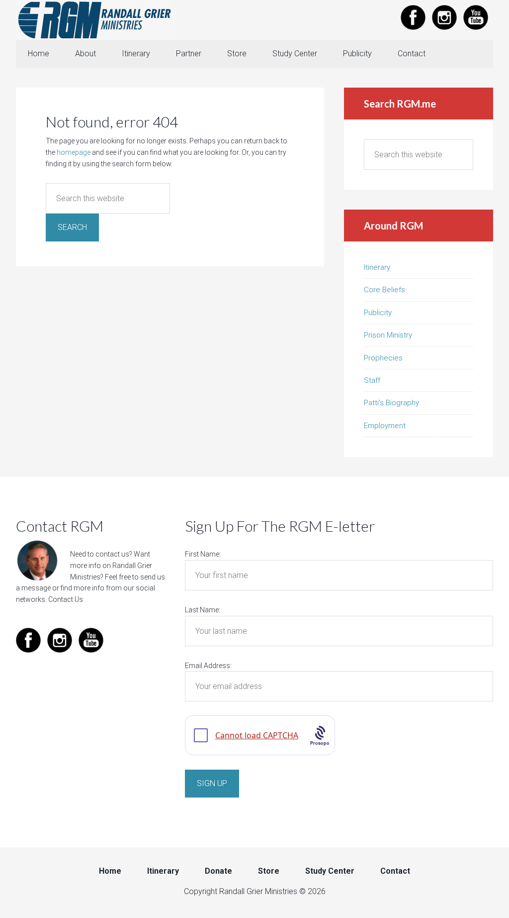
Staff (372, 380)
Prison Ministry (388, 335)
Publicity (378, 312)
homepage (73, 152)
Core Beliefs (384, 289)
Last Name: (202, 610)
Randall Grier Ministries (95, 20)
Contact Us (65, 599)
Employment (385, 425)
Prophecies (383, 357)
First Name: (203, 554)
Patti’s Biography (391, 402)
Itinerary (377, 267)
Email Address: (208, 666)
